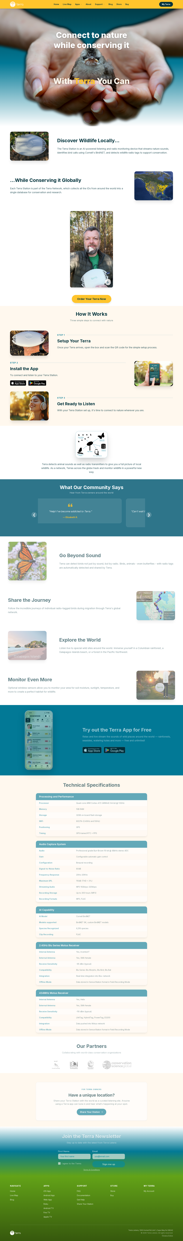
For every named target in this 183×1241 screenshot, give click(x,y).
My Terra (166, 4)
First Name (63, 1149)
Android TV (49, 1208)
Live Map (67, 4)
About (88, 4)
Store (119, 4)
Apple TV (48, 1217)
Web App (48, 1200)
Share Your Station (90, 1110)
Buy (127, 4)
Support (99, 4)
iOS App (47, 1191)
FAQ (79, 1191)
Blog (111, 4)
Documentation (83, 1195)
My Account (149, 1191)
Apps (77, 4)
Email (95, 1149)
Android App (49, 1195)
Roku (46, 1204)
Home (56, 4)
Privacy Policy (167, 1236)
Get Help (81, 1200)
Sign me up (108, 1162)
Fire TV (47, 1212)
